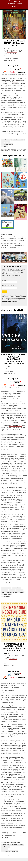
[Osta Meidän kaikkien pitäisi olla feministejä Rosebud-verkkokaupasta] (18, 675)
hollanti (5, 146)
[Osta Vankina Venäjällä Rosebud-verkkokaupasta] (18, 383)
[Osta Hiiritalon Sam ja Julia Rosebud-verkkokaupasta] (18, 70)
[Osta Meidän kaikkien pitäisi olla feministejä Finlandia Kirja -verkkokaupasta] (10, 675)
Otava (5, 653)
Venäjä (9, 594)
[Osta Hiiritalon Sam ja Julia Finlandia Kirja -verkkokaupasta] (10, 70)
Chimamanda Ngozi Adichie (11, 851)
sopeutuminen (19, 590)
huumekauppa (7, 587)
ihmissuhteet (5, 590)
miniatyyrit (22, 139)
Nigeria (5, 849)
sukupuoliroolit (13, 844)
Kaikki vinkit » (17, 247)
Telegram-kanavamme (8, 277)
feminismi (6, 842)
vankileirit (9, 592)
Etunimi (4, 280)
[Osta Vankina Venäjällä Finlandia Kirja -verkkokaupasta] (10, 383)
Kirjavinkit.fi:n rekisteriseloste (10, 301)
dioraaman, (15, 82)
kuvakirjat (9, 139)
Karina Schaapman (8, 144)
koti (5, 139)
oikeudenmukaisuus (15, 842)
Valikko (14, 6)
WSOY (5, 366)
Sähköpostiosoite (8, 286)
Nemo (5, 48)
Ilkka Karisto (7, 596)
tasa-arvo (21, 844)
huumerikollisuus (16, 587)
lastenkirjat (15, 139)
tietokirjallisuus (5, 846)
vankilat (3, 592)
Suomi (5, 594)
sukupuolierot (5, 844)
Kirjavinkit (15, 1)
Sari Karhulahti (13, 658)
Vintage (6, 657)
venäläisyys (16, 592)
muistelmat (12, 590)
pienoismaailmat (6, 142)
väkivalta (22, 592)
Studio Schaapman (12, 52)
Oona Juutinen (13, 53)
